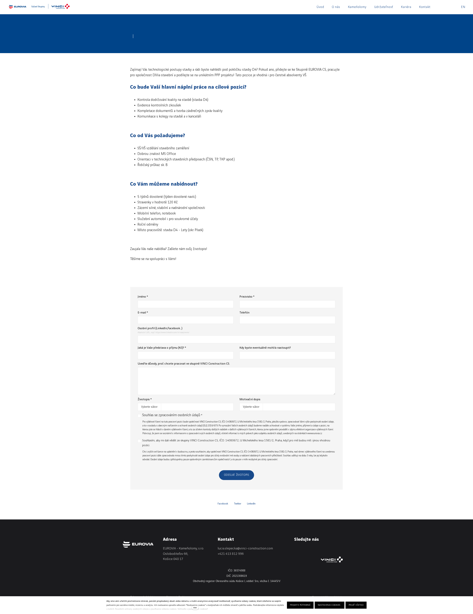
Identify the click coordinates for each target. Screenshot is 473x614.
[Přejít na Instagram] (313, 549)
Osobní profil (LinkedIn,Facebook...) (160, 328)
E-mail (143, 312)
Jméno (143, 296)
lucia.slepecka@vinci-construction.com (245, 548)
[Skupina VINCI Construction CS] (50, 7)
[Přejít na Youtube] (322, 549)
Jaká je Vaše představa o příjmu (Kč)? (162, 347)
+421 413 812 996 (231, 554)
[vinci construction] (332, 559)
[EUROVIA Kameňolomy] (17, 6)
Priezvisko (246, 296)
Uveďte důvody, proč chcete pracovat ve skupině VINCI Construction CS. (184, 363)
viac (195, 607)
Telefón (244, 312)
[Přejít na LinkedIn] (295, 549)
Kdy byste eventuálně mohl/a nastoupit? (265, 347)
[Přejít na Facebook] (304, 549)
